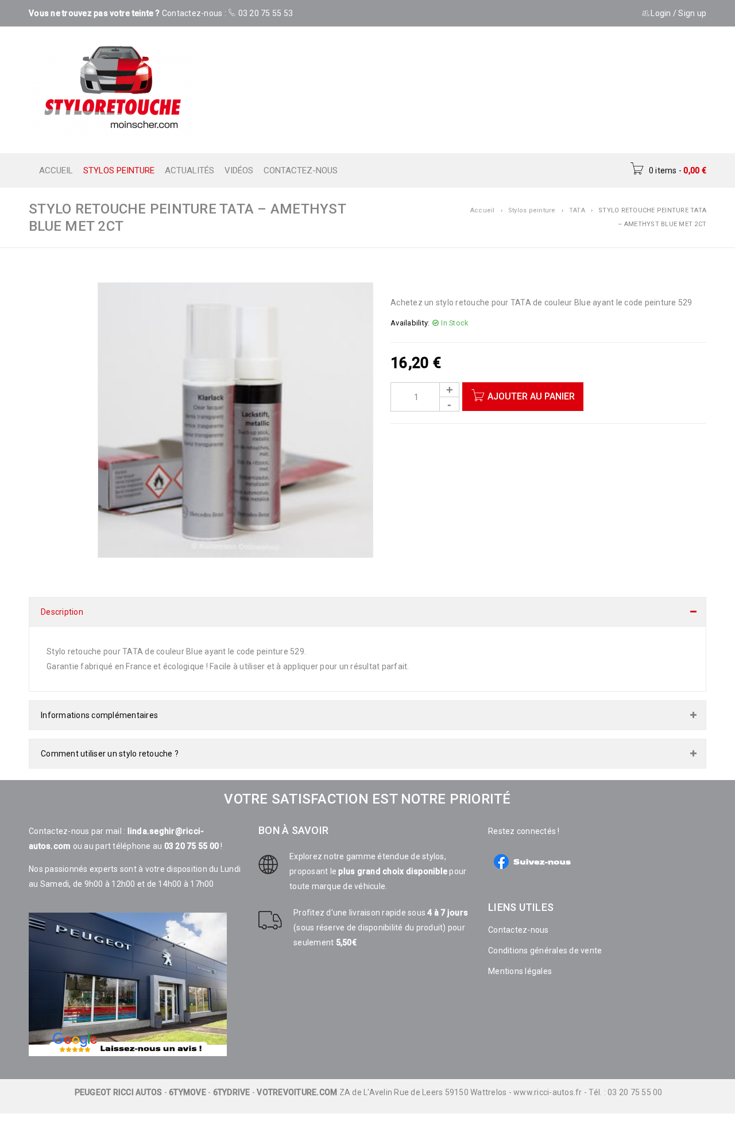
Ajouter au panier (531, 396)
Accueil (482, 210)
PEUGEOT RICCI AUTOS (119, 1080)
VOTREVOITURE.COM (297, 1080)
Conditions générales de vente (545, 939)
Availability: (410, 323)
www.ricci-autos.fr (547, 1080)
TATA (577, 210)
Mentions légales (520, 959)
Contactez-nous (518, 918)
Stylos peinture (532, 210)
